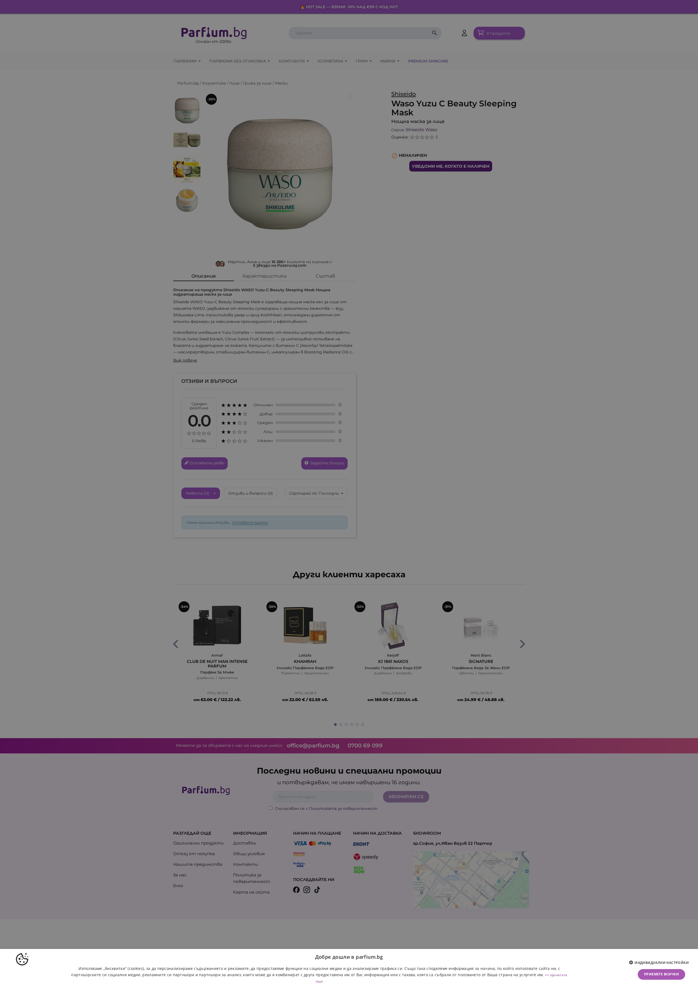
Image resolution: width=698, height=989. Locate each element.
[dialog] (349, 969)
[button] (661, 963)
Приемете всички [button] (661, 974)
